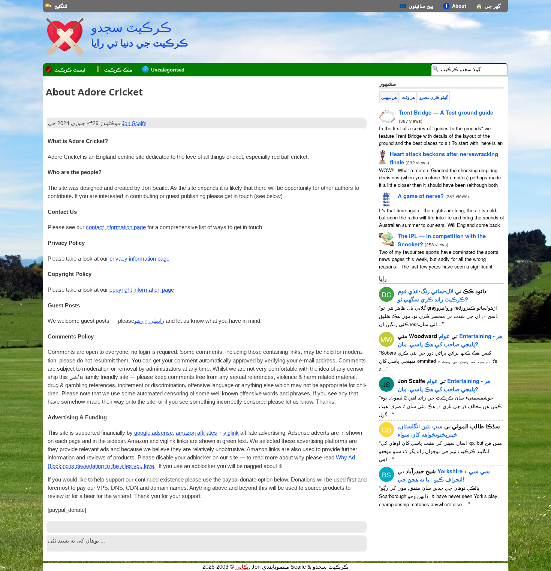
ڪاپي (242, 567)
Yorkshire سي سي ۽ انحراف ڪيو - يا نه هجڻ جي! (444, 475)
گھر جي (492, 6)
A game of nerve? (421, 196)
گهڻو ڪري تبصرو (433, 97)
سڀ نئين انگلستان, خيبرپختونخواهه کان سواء (427, 430)
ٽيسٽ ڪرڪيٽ (69, 70)
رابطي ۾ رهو (149, 321)
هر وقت (408, 97)
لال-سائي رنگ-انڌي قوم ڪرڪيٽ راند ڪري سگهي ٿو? (433, 295)
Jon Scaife (134, 123)
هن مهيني (389, 97)
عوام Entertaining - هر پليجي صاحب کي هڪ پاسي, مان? (450, 340)
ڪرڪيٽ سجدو (131, 27)
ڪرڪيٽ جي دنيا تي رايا (139, 42)
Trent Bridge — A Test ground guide (446, 112)
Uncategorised (167, 70)
